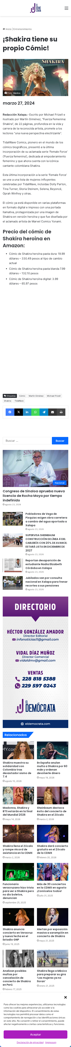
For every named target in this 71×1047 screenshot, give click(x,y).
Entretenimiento (22, 29)
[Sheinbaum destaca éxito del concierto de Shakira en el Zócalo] (52, 795)
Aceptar (35, 1034)
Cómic (22, 396)
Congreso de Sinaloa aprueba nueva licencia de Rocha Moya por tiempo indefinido (34, 496)
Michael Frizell (54, 396)
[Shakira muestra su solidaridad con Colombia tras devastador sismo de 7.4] (18, 750)
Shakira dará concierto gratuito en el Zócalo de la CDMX (52, 849)
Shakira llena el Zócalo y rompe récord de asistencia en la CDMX (18, 849)
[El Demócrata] (35, 8)
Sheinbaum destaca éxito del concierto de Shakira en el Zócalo (51, 811)
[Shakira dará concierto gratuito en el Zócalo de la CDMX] (52, 833)
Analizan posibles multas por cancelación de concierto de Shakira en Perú (17, 978)
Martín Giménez (36, 396)
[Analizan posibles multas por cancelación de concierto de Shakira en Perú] (18, 958)
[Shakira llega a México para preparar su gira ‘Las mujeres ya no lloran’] (52, 958)
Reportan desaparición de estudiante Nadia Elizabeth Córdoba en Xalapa (43, 564)
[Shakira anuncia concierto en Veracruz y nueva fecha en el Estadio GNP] (18, 917)
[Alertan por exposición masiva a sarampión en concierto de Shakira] (52, 917)
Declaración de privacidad (30, 1042)
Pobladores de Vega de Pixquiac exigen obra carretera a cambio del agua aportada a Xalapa (46, 519)
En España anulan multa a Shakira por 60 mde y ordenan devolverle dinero (52, 768)
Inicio (8, 29)
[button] (65, 997)
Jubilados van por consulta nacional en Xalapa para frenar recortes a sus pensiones (46, 581)
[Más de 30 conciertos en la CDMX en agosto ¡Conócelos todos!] (52, 872)
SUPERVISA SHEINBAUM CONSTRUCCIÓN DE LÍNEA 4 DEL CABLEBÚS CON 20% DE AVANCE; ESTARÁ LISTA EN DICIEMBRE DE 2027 (46, 542)
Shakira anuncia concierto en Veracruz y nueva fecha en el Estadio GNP (18, 934)
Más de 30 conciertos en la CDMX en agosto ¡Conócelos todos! (51, 887)
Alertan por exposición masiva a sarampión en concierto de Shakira (52, 932)
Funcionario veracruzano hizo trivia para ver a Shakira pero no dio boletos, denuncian (18, 891)
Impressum (50, 1042)
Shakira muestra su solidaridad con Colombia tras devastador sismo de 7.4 (17, 769)
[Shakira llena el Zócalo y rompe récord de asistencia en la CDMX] (18, 833)
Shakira (7, 401)
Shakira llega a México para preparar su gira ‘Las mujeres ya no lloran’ (52, 976)
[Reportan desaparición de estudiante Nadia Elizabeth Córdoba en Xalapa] (13, 565)
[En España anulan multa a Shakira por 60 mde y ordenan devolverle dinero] (52, 750)
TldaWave (19, 401)
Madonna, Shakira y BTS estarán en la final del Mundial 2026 (17, 811)
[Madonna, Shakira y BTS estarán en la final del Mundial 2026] (18, 795)
